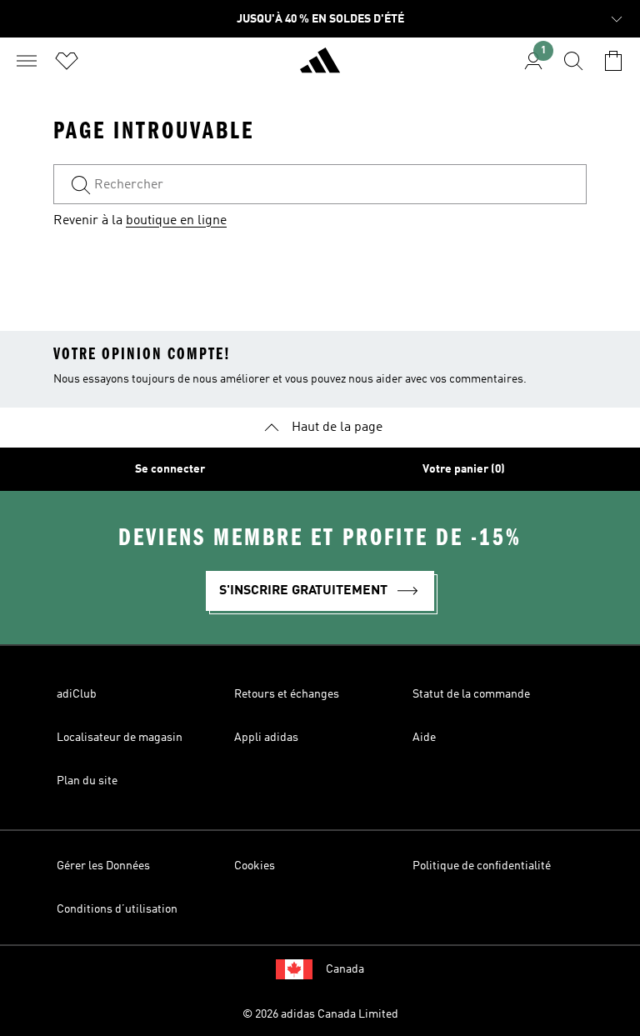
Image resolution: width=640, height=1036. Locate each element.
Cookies (254, 866)
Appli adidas (266, 737)
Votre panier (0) (463, 469)
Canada (345, 969)
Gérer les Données (103, 866)
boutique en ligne (176, 221)
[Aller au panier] (613, 61)
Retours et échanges (286, 694)
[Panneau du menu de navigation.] (27, 61)
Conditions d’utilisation (117, 909)
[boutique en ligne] (320, 68)
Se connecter (170, 469)
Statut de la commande (471, 694)
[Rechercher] (573, 61)
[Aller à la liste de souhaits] (67, 61)
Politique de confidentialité (481, 866)
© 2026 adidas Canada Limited (320, 1014)
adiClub (77, 694)
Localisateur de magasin (119, 737)
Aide (424, 737)
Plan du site (87, 781)
